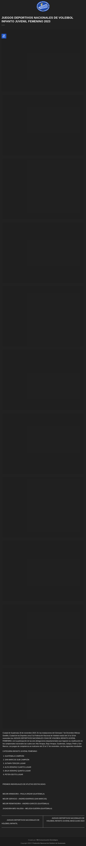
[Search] (83, 6)
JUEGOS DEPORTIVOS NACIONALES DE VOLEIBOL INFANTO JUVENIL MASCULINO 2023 (65, 819)
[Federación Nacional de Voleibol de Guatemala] (43, 6)
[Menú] (3, 6)
